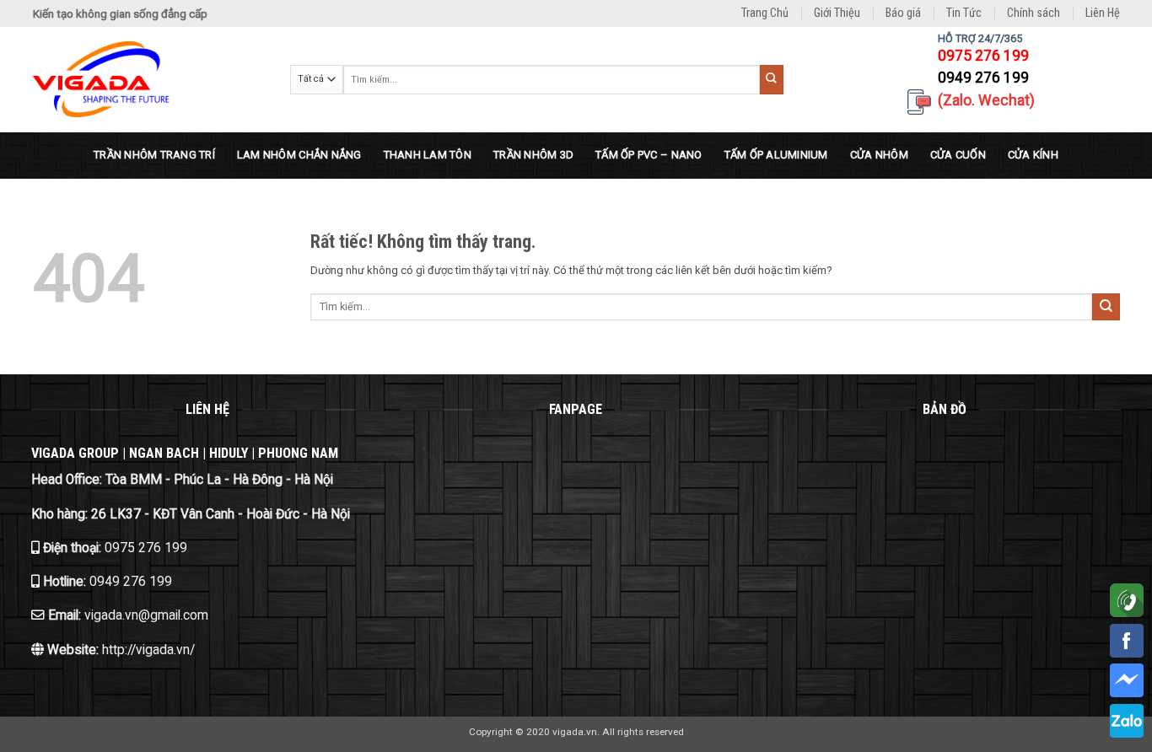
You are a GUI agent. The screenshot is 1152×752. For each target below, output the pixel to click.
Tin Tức (964, 13)
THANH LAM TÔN (427, 154)
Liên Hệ (1102, 13)
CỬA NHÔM (879, 154)
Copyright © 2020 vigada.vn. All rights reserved (576, 732)
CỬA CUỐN (958, 154)
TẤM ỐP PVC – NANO (648, 154)
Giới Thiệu (837, 13)
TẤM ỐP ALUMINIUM (776, 154)
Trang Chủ (765, 13)
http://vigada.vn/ (147, 650)
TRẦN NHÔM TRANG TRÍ (154, 154)
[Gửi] (771, 79)
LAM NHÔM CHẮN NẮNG (299, 154)
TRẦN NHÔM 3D (533, 154)
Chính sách (1033, 13)
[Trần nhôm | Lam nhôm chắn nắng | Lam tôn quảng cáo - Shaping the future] (149, 79)
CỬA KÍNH (1033, 154)
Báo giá (903, 13)
